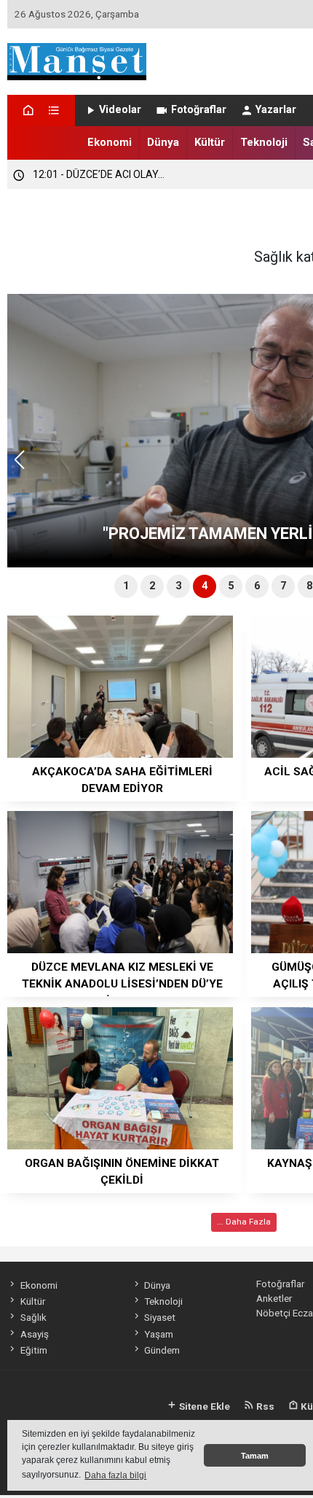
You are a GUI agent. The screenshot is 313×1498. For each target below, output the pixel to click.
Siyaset (159, 1317)
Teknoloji (264, 142)
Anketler (274, 1298)
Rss (264, 1406)
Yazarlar (275, 110)
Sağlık (33, 1317)
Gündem (162, 1350)
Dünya (163, 142)
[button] (24, 466)
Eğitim (33, 1350)
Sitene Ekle (203, 1406)
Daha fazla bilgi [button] (115, 1475)
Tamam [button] (255, 1455)
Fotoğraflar (198, 110)
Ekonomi (109, 142)
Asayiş (34, 1334)
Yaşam (158, 1334)
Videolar (120, 110)
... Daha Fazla (244, 1221)
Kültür (209, 142)
